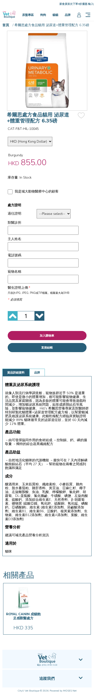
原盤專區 (28, 15)
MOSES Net (70, 690)
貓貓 (55, 15)
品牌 (68, 15)
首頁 (5, 25)
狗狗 (43, 15)
